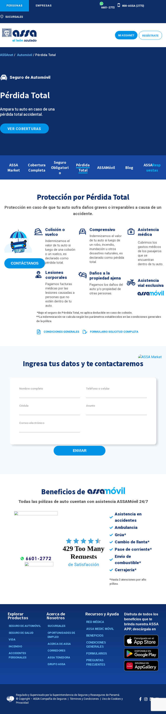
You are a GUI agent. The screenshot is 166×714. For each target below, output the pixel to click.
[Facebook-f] (140, 699)
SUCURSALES (14, 16)
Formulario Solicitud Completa (114, 331)
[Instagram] (146, 699)
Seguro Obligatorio (60, 167)
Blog (129, 167)
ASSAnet (6, 55)
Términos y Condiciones (84, 698)
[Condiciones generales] (39, 332)
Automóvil (24, 55)
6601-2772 (108, 7)
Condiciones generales (61, 331)
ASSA (152, 167)
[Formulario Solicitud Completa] (85, 332)
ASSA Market (14, 167)
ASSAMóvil (106, 167)
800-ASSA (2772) (133, 5)
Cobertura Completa (37, 167)
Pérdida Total (83, 167)
